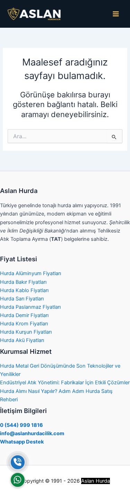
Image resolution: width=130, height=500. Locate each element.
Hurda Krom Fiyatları (24, 324)
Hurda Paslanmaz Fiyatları (30, 307)
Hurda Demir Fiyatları (24, 315)
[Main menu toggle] (116, 14)
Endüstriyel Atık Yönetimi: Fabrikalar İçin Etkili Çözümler (65, 382)
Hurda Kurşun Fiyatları (26, 332)
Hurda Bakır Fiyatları (23, 282)
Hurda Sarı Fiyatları (22, 299)
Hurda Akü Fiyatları (22, 340)
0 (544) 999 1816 (21, 425)
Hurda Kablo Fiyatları (24, 290)
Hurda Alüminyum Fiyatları (30, 273)
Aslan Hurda (95, 481)
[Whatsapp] (17, 480)
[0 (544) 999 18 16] (17, 462)
